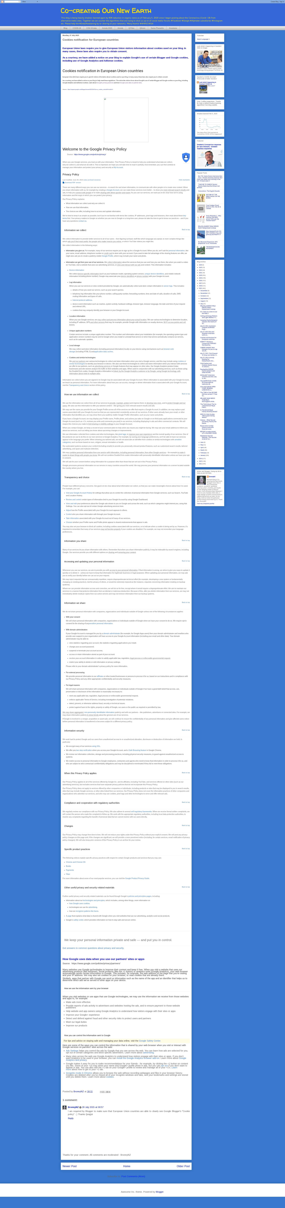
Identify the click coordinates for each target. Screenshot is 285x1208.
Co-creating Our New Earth (106, 10)
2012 (200, 464)
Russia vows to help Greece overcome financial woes (207, 427)
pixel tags (122, 434)
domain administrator (111, 633)
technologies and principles (94, 900)
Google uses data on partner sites (131, 83)
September (204, 298)
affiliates (100, 676)
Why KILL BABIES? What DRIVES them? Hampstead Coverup (208, 227)
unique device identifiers (154, 274)
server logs (168, 286)
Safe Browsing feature (137, 750)
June (202, 442)
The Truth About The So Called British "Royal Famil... (208, 405)
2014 (200, 458)
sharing (111, 552)
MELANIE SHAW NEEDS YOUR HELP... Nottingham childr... (207, 399)
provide (112, 403)
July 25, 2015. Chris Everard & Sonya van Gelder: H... (208, 354)
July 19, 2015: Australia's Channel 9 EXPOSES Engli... (208, 327)
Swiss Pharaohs (157, 28)
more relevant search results (175, 190)
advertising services (102, 366)
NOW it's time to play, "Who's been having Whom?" (207, 415)
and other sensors (98, 322)
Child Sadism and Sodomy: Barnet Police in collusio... (208, 365)
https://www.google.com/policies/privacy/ (90, 154)
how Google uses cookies (79, 903)
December (204, 290)
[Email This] (101, 1092)
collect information (114, 262)
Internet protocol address (82, 300)
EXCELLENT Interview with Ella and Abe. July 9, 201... (208, 376)
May (202, 445)
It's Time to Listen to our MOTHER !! (208, 312)
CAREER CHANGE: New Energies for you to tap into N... (208, 349)
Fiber (68, 874)
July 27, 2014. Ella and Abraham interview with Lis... (207, 333)
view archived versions (92, 180)
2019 (200, 278)
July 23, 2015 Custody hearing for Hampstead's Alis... (207, 359)
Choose (69, 522)
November (204, 293)
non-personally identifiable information (99, 712)
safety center (78, 920)
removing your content (127, 552)
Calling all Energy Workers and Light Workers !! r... (208, 316)
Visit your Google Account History (79, 493)
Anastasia (173, 28)
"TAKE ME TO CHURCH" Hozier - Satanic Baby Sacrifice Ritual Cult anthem (208, 186)
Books (68, 866)
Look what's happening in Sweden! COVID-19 (207, 83)
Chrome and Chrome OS (76, 862)
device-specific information (88, 274)
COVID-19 (77, 28)
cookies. (110, 1077)
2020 (200, 275)
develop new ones (154, 403)
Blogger (159, 1192)
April (202, 447)
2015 (200, 288)
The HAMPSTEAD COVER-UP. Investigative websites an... (208, 382)
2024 (200, 265)
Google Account (113, 190)
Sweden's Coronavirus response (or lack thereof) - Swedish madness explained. (209, 147)
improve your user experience (140, 434)
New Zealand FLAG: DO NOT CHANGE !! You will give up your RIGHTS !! (213, 232)
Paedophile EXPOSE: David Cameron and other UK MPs (207, 370)
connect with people (83, 193)
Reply (70, 1118)
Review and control (73, 499)
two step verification (84, 750)
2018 (200, 280)
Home (126, 1166)
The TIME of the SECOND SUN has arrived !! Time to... (208, 394)
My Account (118, 167)
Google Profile (107, 256)
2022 (200, 270)
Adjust (68, 510)
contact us (82, 221)
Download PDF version (73, 182)
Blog (65, 28)
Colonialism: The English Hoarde (209, 191)
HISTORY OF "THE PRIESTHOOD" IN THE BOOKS (213, 196)
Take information (72, 518)
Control (69, 514)
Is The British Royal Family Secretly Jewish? (208, 410)
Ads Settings (72, 1050)
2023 (200, 267)
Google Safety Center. (150, 1041)
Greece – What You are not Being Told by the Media (208, 421)
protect (126, 403)
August (203, 301)
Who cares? (211, 86)
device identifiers (127, 276)
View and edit (71, 504)
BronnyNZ (73, 1107)
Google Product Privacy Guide (137, 878)
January (203, 455)
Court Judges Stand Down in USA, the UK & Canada (213, 206)
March (203, 450)
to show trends (93, 715)
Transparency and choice (79, 385)
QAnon (142, 28)
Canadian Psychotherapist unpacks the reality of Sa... (208, 321)
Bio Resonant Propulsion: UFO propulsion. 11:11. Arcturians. (208, 242)
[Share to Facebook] (107, 1092)
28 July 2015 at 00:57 (93, 1107)
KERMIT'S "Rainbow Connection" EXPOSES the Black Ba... (208, 343)
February (204, 453)
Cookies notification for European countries (208, 338)
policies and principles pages (139, 896)
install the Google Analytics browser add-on (138, 1058)
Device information (76, 270)
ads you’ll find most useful (78, 241)
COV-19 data (91, 28)
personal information (177, 251)
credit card (108, 253)
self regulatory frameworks (141, 811)
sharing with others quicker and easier (115, 193)
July (202, 304)
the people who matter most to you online (105, 241)
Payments (70, 870)
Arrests (120, 28)
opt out (164, 1065)
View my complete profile (205, 503)
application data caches (103, 352)
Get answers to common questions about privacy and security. (93, 948)
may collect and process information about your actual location (122, 320)
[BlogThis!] (103, 1092)
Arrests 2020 (107, 28)
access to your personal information (124, 570)
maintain (119, 403)
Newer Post (70, 1166)
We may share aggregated (73, 712)
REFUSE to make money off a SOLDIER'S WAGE (208, 432)
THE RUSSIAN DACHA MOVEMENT (213, 247)
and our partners (78, 361)
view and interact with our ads (128, 265)
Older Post (183, 1166)
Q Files (131, 28)
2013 (200, 461)
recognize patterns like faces (87, 911)
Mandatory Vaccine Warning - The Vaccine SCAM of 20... (208, 437)
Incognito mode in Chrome (79, 1073)
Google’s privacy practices (105, 83)
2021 (200, 273)
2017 (200, 283)
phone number (142, 276)
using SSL (96, 746)
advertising (92, 907)
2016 (200, 286)
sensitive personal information (101, 623)
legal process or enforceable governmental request (150, 658)
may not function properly (111, 529)
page (70, 916)
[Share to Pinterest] (109, 1092)
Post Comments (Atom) (133, 1176)
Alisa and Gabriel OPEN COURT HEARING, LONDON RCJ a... (207, 388)
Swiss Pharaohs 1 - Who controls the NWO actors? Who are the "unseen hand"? (213, 218)
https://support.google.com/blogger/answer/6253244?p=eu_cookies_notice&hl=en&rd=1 (90, 89)
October (203, 296)
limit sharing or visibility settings (100, 424)
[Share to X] (105, 1092)
